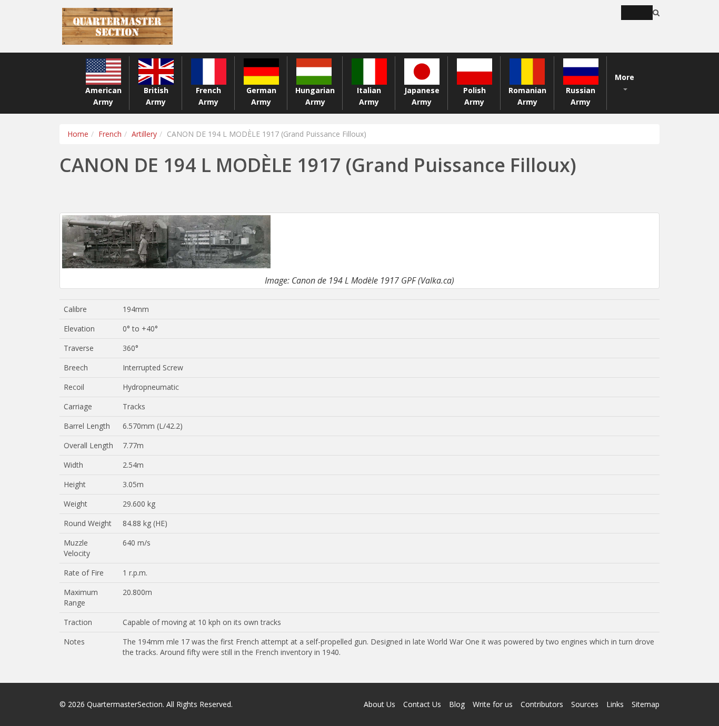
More (624, 77)
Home (77, 134)
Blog (457, 704)
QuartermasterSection (125, 704)
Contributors (542, 704)
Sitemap (646, 704)
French (110, 134)
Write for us (493, 704)
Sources (584, 704)
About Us (379, 704)
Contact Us (422, 704)
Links (615, 704)
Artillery (144, 134)
